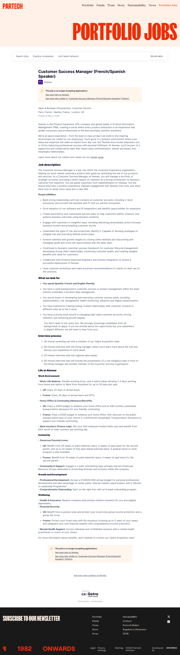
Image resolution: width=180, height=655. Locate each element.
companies (43, 56)
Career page (97, 157)
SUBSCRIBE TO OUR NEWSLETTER (31, 618)
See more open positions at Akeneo (90, 575)
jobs (22, 56)
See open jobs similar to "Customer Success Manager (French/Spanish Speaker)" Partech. (87, 98)
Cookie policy (96, 601)
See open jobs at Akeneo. (57, 94)
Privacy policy (83, 601)
